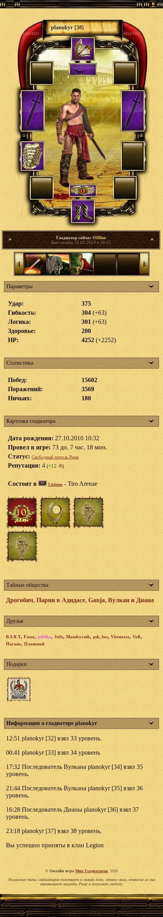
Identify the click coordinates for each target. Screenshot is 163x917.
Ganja (96, 600)
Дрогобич (19, 600)
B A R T (13, 636)
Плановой (34, 643)
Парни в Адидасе (60, 600)
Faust (29, 636)
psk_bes (100, 636)
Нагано (13, 643)
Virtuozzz (120, 636)
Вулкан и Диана (131, 600)
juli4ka (44, 636)
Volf (136, 636)
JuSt (58, 636)
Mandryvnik (78, 636)
